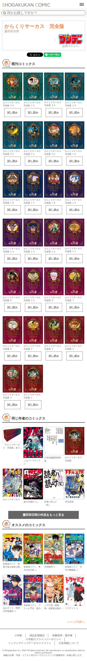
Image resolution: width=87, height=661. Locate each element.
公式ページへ (70, 46)
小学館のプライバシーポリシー (43, 639)
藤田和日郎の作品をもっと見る (43, 514)
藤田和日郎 (11, 31)
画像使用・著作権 (62, 635)
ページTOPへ (76, 622)
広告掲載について (69, 643)
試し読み (12, 112)
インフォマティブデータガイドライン (29, 643)
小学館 (18, 635)
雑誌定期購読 (37, 635)
